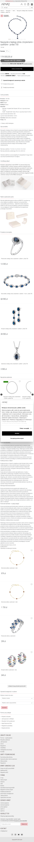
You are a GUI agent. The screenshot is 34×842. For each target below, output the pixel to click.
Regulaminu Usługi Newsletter (20, 820)
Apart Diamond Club (7, 723)
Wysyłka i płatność (5, 739)
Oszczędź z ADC (12, 60)
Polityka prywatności (5, 791)
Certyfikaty (3, 747)
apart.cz (2, 808)
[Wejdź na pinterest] (22, 834)
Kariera (2, 785)
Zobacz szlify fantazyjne (7, 123)
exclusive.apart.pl (4, 805)
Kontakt (2, 751)
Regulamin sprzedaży (7, 725)
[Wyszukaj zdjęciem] (5, 15)
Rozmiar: (2, 51)
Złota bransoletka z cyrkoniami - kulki (9, 568)
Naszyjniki (8, 10)
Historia (2, 781)
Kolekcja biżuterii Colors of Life (8, 545)
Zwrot (1, 743)
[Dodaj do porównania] (1, 87)
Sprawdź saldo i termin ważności (8, 759)
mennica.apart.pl (4, 803)
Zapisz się (24, 824)
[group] (12, 394)
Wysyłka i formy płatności (8, 721)
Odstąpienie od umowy (6, 749)
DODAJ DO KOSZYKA (17, 69)
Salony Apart (3, 779)
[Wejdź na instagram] (15, 834)
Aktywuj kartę (3, 761)
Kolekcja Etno (3, 546)
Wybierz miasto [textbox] (6, 698)
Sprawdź (4, 707)
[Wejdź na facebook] (12, 834)
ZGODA (17, 433)
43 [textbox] (7, 51)
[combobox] (7, 51)
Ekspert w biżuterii (6, 716)
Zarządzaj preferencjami (17, 438)
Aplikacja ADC (3, 770)
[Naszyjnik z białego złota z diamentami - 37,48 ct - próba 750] (12, 387)
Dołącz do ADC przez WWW (7, 768)
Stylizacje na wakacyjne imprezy (8, 548)
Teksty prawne (4, 795)
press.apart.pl (3, 807)
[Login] (22, 4)
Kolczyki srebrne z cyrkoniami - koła (9, 669)
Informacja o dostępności (6, 793)
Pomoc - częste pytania (6, 738)
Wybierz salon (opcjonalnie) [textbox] (9, 702)
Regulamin (3, 745)
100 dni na (8, 75)
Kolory (6, 104)
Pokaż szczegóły (24, 428)
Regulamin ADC (4, 772)
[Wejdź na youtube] (18, 834)
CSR (1, 783)
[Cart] (28, 4)
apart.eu (2, 810)
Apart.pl (2, 10)
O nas (1, 777)
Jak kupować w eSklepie (8, 718)
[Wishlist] (25, 4)
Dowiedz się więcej (28, 63)
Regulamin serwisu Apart (6, 789)
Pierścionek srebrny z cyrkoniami (8, 636)
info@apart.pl (3, 831)
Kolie (14, 10)
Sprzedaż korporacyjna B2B (7, 787)
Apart (5, 102)
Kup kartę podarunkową (6, 757)
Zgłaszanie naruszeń (5, 797)
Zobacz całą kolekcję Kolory (17, 686)
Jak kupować (3, 741)
